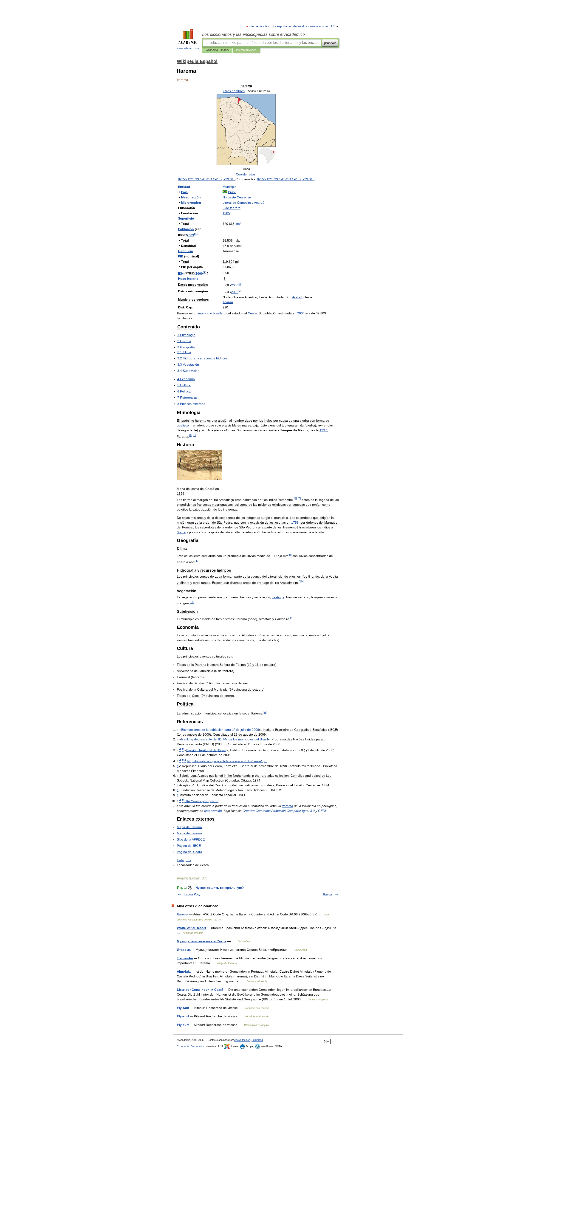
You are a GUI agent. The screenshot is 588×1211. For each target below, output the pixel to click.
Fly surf (183, 1025)
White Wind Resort (191, 928)
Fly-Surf (183, 1008)
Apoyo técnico (242, 1040)
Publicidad (257, 1040)
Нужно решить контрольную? (219, 887)
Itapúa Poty (192, 894)
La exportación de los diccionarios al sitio (300, 26)
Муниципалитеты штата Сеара (201, 941)
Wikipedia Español (217, 50)
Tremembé (185, 958)
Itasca (327, 894)
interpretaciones (246, 50)
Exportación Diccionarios (191, 1046)
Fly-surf (183, 1016)
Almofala (184, 971)
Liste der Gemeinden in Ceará (200, 989)
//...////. (227, 761)
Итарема (184, 949)
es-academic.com (188, 48)
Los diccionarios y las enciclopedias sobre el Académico (253, 34)
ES (333, 26)
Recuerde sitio (259, 26)
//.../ (201, 801)
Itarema (182, 914)
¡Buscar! (330, 43)
